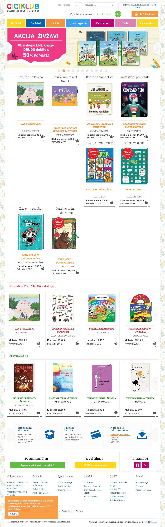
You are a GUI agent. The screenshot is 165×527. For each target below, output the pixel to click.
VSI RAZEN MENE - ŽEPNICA (101, 398)
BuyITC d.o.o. (137, 521)
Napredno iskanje (104, 14)
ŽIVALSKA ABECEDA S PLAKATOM (63, 330)
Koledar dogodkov (118, 492)
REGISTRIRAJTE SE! (140, 4)
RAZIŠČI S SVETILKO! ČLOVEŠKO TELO (134, 125)
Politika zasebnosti (118, 496)
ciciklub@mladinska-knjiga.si (120, 436)
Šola (126, 23)
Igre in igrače (78, 23)
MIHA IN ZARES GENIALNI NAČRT (30, 257)
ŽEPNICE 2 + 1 (18, 356)
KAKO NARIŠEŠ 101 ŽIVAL (99, 189)
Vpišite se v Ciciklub (41, 492)
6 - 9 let (56, 23)
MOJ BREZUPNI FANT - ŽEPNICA (24, 400)
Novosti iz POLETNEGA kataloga (31, 286)
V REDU (13, 513)
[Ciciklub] (23, 7)
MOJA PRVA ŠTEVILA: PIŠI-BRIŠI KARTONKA (65, 129)
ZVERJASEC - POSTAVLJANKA (65, 261)
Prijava (126, 4)
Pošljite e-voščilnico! (95, 465)
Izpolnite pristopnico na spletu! (37, 465)
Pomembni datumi (92, 486)
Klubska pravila (90, 496)
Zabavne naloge (65, 482)
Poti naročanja (142, 482)
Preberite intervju (40, 489)
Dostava (139, 486)
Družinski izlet (64, 486)
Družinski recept (65, 490)
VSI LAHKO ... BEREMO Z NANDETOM (100, 125)
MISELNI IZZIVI (134, 189)
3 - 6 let (36, 23)
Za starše (102, 23)
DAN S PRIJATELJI (31, 123)
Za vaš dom (147, 23)
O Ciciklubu (89, 482)
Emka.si (79, 511)
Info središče (115, 489)
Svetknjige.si (68, 511)
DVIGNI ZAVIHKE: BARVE (101, 328)
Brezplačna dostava (25, 429)
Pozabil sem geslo (143, 490)
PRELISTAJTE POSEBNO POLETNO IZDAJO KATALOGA (17, 485)
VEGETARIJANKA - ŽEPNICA (140, 398)
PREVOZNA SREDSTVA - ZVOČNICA (140, 330)
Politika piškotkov (117, 500)
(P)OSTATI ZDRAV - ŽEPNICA (63, 398)
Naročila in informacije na (119, 429)
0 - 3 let (16, 23)
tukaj (18, 509)
